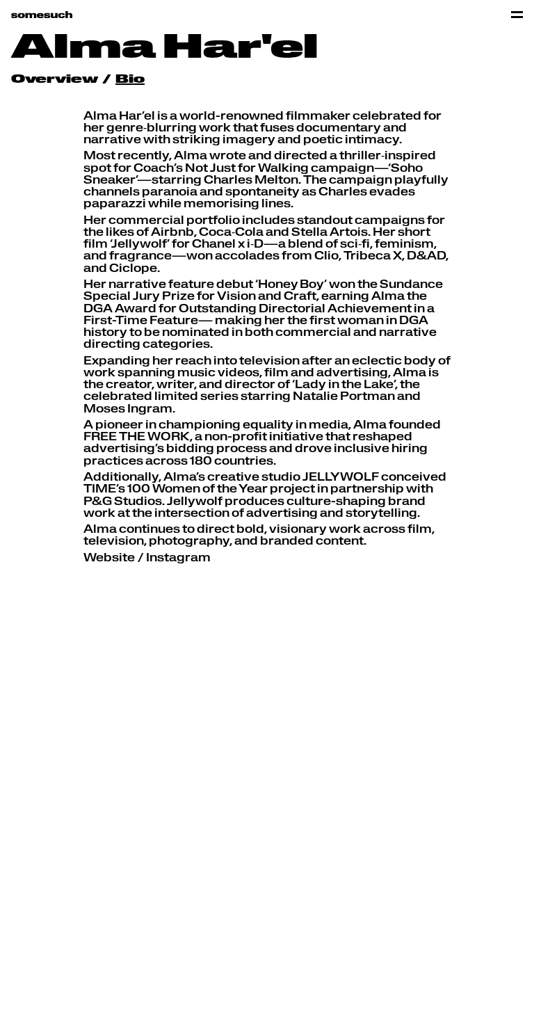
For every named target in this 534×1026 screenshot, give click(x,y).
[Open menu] (517, 14)
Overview (54, 80)
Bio (130, 80)
